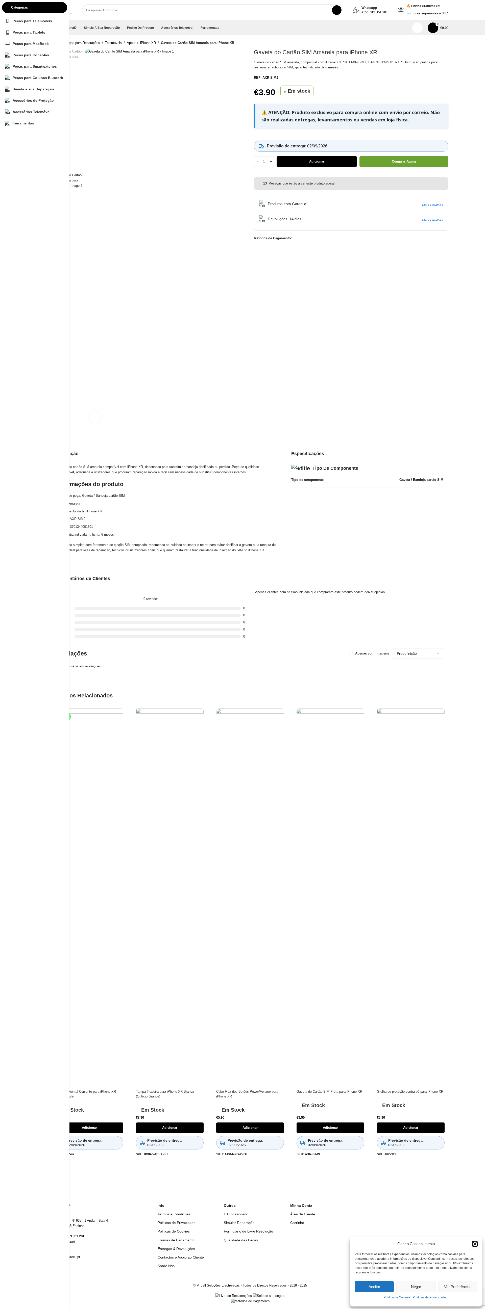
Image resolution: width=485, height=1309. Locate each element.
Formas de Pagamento (176, 1240)
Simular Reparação (239, 1223)
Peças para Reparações (82, 43)
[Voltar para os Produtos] (439, 43)
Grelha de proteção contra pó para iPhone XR (410, 1091)
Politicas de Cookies (174, 1231)
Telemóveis (113, 43)
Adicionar (316, 161)
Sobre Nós (166, 1266)
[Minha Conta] (417, 28)
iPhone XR (148, 43)
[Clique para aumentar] (95, 417)
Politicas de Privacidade (429, 1297)
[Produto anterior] (433, 43)
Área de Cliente (302, 1214)
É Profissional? (236, 1214)
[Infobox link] (370, 10)
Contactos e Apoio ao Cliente (181, 1257)
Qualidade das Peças (241, 1240)
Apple (131, 43)
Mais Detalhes (432, 205)
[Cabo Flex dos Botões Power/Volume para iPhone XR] (250, 898)
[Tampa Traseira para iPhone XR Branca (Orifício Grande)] (170, 898)
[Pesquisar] (337, 10)
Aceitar (374, 1287)
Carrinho (297, 1223)
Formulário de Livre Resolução (248, 1231)
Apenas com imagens (372, 653)
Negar (416, 1287)
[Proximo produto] (445, 43)
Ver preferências (458, 1287)
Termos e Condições (174, 1214)
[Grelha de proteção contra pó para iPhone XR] (411, 898)
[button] (474, 1243)
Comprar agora (404, 161)
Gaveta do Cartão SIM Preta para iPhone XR (329, 1091)
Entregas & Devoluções (176, 1249)
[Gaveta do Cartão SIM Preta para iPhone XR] (330, 898)
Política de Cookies (397, 1297)
